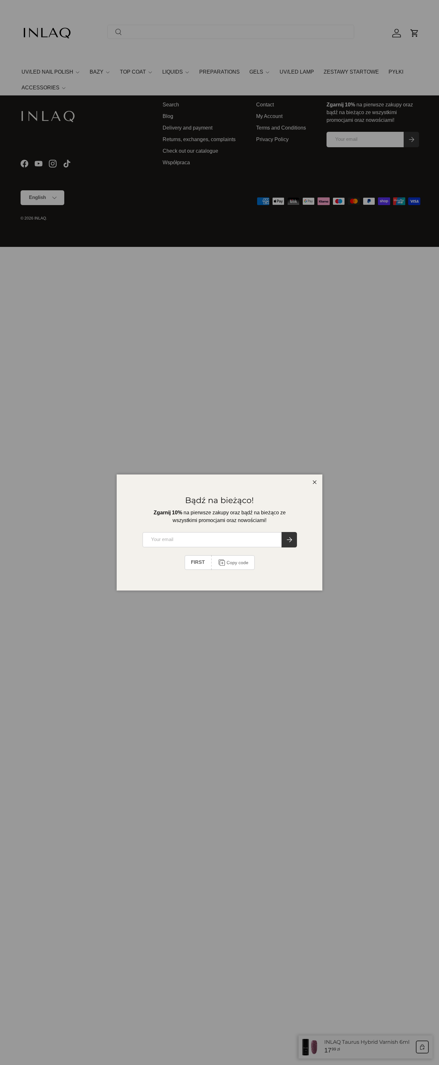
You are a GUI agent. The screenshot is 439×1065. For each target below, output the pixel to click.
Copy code (237, 562)
